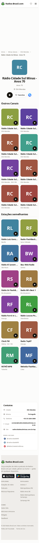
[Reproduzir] (10, 95)
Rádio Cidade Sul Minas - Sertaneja (10, 154)
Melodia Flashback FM (29, 366)
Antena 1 (23, 485)
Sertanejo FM (25, 500)
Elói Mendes (24, 52)
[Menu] (36, 4)
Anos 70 (19, 85)
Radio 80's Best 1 (28, 290)
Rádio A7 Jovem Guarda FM (10, 264)
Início (3, 52)
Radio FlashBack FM (29, 239)
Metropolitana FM (26, 488)
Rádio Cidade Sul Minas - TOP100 (29, 154)
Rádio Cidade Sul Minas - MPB (29, 205)
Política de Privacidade (7, 529)
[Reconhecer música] (29, 95)
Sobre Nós (4, 508)
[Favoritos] (31, 4)
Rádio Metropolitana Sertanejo (27, 496)
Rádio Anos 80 (25, 491)
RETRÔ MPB (6, 366)
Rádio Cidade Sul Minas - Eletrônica (29, 179)
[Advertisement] (19, 29)
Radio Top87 (26, 341)
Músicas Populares (7, 491)
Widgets (4, 515)
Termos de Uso (20, 529)
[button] (10, 117)
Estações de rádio (7, 485)
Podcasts (4, 488)
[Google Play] (23, 476)
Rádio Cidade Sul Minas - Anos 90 (29, 128)
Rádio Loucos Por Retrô (29, 315)
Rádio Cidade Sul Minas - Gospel (10, 205)
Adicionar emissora (8, 511)
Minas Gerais (12, 52)
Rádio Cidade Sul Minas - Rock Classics (10, 128)
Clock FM (5, 341)
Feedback (4, 518)
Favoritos (21, 95)
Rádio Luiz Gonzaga (10, 239)
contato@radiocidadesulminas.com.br (24, 424)
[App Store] (8, 476)
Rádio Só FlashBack (10, 290)
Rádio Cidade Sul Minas (10, 179)
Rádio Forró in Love (10, 315)
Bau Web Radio (27, 264)
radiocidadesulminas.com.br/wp (24, 429)
